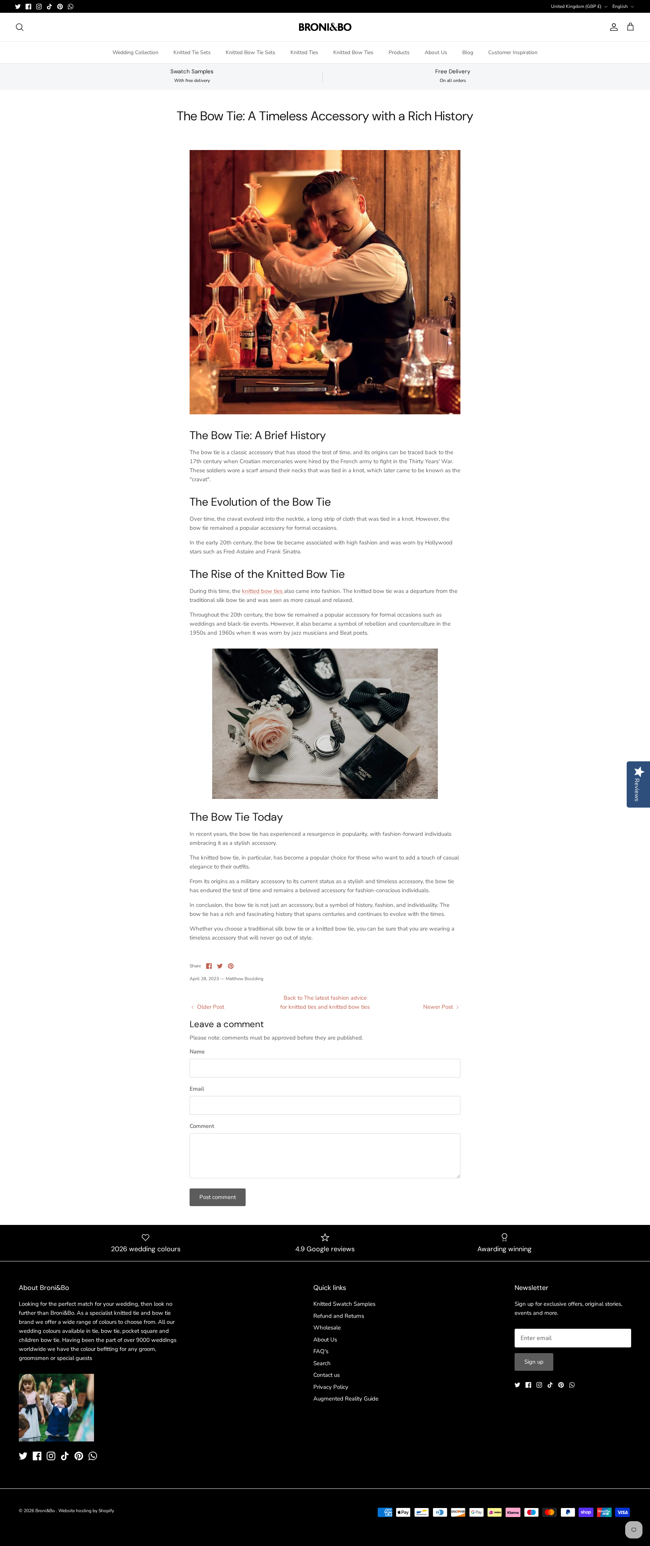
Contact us (326, 1375)
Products (399, 52)
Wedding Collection (135, 52)
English (620, 6)
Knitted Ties (304, 52)
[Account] (612, 27)
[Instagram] (39, 6)
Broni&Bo (45, 1511)
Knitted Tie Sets (192, 52)
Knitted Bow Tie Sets (250, 52)
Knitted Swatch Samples (344, 1304)
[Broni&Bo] (325, 27)
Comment (202, 1126)
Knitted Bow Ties (353, 52)
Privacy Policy (330, 1387)
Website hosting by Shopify (86, 1511)
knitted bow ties (263, 591)
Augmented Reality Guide (345, 1398)
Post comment (217, 1197)
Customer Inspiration (513, 52)
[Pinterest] (60, 6)
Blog (467, 52)
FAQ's (320, 1351)
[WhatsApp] (70, 6)
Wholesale (327, 1327)
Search (322, 1363)
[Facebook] (28, 6)
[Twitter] (18, 6)
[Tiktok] (49, 6)
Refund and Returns (338, 1316)
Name (197, 1051)
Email (197, 1089)
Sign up (534, 1362)
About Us (436, 52)
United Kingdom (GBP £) (576, 6)
